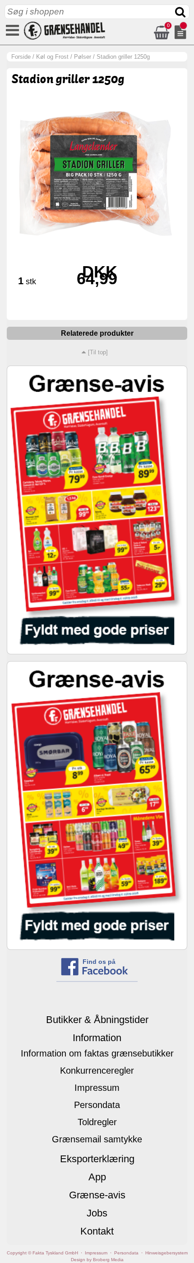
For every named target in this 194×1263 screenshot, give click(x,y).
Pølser (82, 56)
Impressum (97, 1088)
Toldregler (97, 1122)
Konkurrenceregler (97, 1070)
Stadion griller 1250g (123, 56)
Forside (21, 56)
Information (97, 1037)
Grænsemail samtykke (97, 1139)
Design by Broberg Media (97, 1259)
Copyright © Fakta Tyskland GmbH (42, 1252)
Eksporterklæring (97, 1158)
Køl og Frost (52, 56)
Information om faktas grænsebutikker (97, 1053)
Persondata (97, 1105)
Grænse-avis (97, 1195)
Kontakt (97, 1231)
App (97, 1177)
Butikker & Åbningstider (97, 1019)
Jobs (97, 1213)
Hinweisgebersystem (166, 1252)
